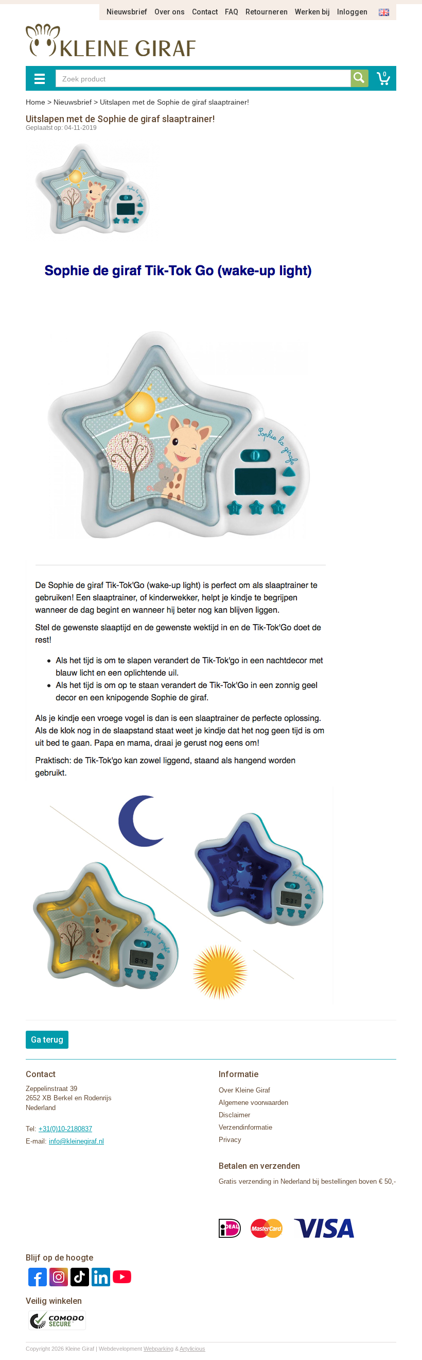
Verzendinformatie (245, 1127)
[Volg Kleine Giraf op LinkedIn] (99, 1276)
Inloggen (352, 12)
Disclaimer (234, 1115)
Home (35, 102)
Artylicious (192, 1349)
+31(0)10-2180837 (65, 1129)
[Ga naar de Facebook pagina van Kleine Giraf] (36, 1276)
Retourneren (266, 12)
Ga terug (47, 1040)
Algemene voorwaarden (253, 1102)
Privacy (230, 1140)
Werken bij (312, 12)
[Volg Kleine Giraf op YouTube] (120, 1276)
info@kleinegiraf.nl (76, 1141)
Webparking (158, 1349)
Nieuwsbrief (127, 12)
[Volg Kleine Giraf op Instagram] (57, 1276)
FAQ (231, 12)
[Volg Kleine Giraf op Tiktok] (78, 1276)
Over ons (169, 12)
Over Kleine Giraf (244, 1090)
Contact (205, 12)
